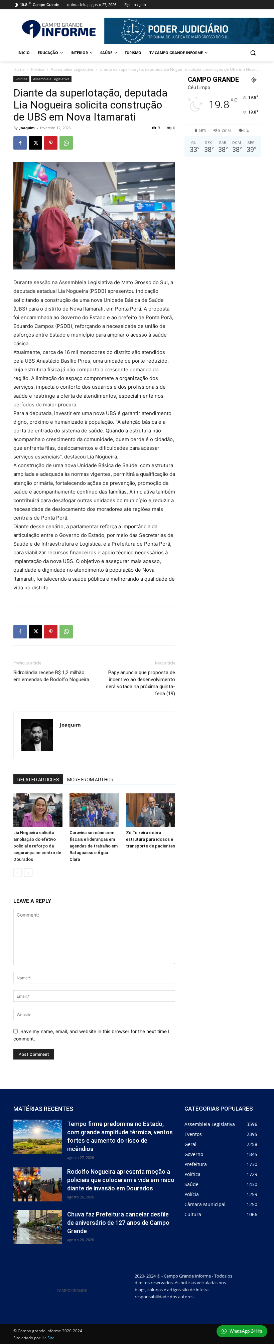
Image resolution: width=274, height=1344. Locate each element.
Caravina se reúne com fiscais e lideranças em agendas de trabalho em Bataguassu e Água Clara (94, 846)
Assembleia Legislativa (72, 69)
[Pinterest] (50, 143)
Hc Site (47, 1338)
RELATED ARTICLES (38, 779)
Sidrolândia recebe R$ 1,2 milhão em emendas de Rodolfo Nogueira (51, 676)
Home (19, 69)
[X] (35, 143)
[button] (253, 53)
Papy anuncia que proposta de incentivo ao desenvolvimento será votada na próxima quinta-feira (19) (140, 683)
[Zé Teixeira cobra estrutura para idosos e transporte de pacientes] (150, 810)
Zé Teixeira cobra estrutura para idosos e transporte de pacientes (150, 839)
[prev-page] (17, 873)
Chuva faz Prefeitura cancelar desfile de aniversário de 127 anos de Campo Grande (118, 1222)
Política (37, 69)
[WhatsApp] (66, 143)
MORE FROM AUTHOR (90, 779)
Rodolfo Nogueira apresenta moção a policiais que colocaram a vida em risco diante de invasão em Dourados (120, 1180)
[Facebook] (20, 143)
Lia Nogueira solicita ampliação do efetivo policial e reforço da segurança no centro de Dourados (37, 846)
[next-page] (28, 873)
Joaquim (27, 127)
